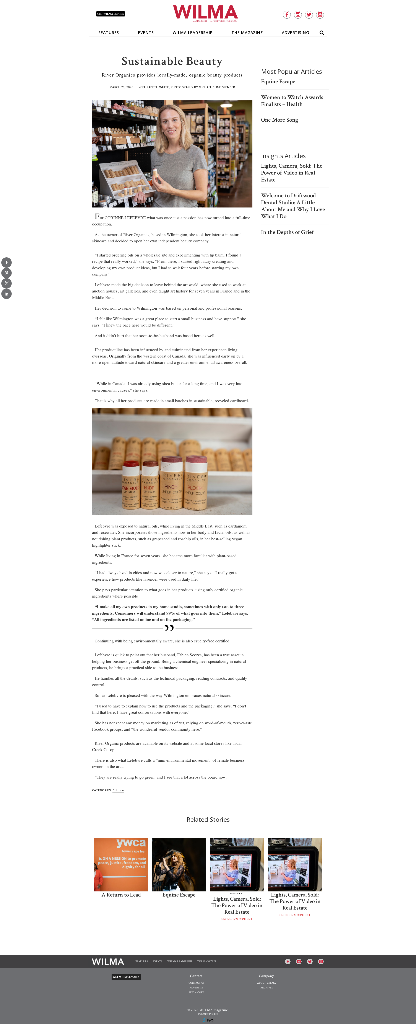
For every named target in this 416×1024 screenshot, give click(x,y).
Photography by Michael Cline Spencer (203, 87)
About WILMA (266, 983)
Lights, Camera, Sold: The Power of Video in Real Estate (291, 173)
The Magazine (247, 32)
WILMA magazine (208, 13)
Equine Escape (278, 81)
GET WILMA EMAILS (110, 13)
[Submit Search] (321, 31)
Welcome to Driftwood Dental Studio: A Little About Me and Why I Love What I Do (293, 206)
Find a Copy (196, 992)
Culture (118, 790)
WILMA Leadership (193, 32)
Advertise (196, 987)
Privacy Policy (208, 1014)
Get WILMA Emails (126, 976)
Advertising (295, 32)
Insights (236, 893)
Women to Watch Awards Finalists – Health (292, 100)
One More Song (279, 120)
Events (146, 32)
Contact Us (196, 983)
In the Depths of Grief (287, 232)
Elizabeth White (155, 87)
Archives (266, 987)
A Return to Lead (121, 894)
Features (108, 32)
